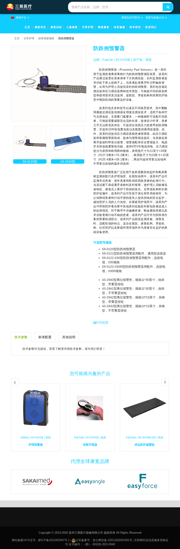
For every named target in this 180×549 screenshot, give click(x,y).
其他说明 (69, 337)
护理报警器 (36, 444)
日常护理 (29, 38)
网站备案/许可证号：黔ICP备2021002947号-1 (41, 540)
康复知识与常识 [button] (130, 17)
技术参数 (21, 337)
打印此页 (102, 322)
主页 (17, 38)
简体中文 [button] (21, 17)
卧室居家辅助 (46, 38)
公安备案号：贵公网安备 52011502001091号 (104, 540)
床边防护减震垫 (145, 444)
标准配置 (45, 337)
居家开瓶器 (90, 444)
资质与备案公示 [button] (155, 17)
